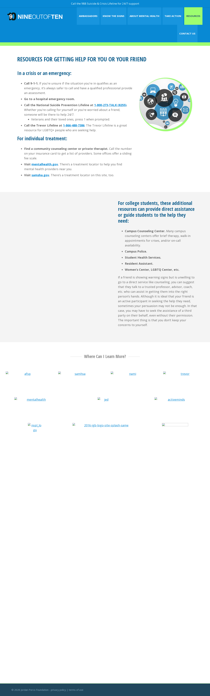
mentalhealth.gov (45, 164)
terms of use (76, 689)
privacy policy (58, 689)
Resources (193, 16)
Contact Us (187, 33)
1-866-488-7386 (73, 125)
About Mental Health (144, 16)
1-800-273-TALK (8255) (110, 105)
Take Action (173, 16)
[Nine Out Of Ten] (35, 16)
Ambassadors (88, 16)
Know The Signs (113, 16)
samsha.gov (40, 175)
